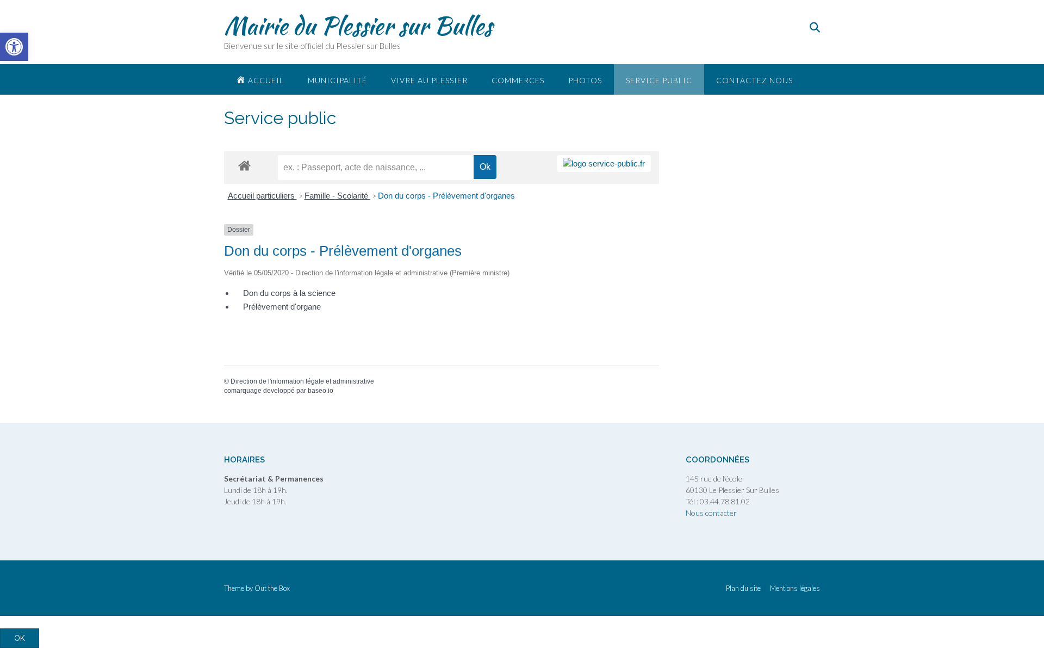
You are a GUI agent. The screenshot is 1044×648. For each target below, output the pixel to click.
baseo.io (320, 390)
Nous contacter (711, 512)
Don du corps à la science (289, 293)
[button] (14, 47)
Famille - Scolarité (337, 195)
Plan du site (743, 588)
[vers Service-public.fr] (604, 163)
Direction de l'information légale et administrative (302, 381)
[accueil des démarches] (244, 165)
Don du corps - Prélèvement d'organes (446, 195)
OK (19, 638)
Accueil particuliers (262, 195)
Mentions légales (795, 588)
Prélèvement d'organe (282, 306)
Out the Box (272, 588)
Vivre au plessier (429, 80)
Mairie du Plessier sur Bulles (358, 25)
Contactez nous (754, 80)
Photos (585, 80)
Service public (659, 80)
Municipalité (337, 80)
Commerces (518, 80)
